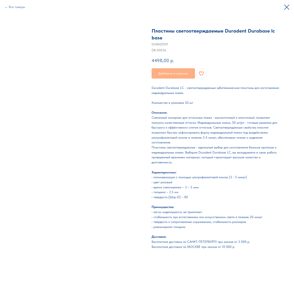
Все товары (17, 7)
